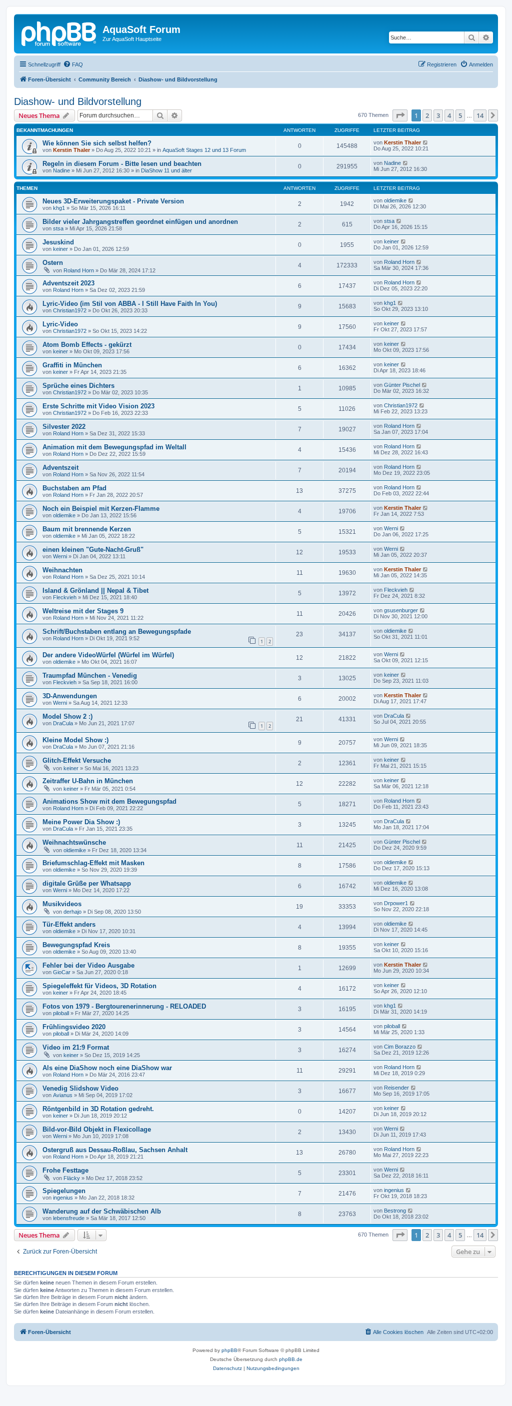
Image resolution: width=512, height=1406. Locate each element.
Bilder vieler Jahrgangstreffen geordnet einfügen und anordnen (140, 221)
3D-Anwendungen (69, 696)
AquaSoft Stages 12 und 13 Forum (204, 150)
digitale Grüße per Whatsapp (86, 883)
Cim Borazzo (400, 1047)
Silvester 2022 (64, 426)
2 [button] (427, 115)
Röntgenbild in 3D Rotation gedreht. (98, 1109)
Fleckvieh (64, 597)
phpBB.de (290, 1359)
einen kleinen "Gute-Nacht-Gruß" (93, 549)
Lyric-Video (60, 324)
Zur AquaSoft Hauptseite (132, 39)
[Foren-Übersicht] (59, 32)
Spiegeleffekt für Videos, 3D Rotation (99, 986)
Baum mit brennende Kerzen (86, 529)
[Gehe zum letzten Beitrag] (425, 142)
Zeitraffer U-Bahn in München (87, 781)
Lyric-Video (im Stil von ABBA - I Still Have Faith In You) (129, 303)
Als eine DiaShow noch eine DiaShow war (107, 1068)
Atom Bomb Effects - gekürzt (87, 344)
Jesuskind (58, 242)
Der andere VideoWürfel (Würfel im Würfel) (108, 655)
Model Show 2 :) (67, 716)
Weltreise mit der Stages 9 (83, 611)
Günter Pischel (402, 385)
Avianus (62, 1095)
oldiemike (395, 200)
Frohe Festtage (65, 1170)
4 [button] (449, 115)
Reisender (396, 1088)
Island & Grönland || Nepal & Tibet (95, 590)
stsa (58, 228)
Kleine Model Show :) (75, 740)
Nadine (61, 170)
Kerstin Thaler (71, 150)
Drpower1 (396, 903)
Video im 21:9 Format (75, 1047)
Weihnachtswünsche (74, 842)
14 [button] (480, 115)
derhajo (73, 912)
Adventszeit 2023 (68, 283)
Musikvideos (62, 904)
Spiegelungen (64, 1191)
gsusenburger (401, 610)
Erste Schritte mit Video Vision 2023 (98, 406)
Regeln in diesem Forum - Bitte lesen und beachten (122, 163)
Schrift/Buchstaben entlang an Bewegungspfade (116, 631)
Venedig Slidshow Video (80, 1088)
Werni (391, 528)
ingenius (63, 1198)
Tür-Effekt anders (69, 924)
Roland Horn (79, 270)
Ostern (52, 262)
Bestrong (395, 1211)
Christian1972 (69, 310)
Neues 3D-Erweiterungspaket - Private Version (113, 201)
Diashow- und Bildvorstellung (78, 101)
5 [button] (460, 115)
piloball (61, 1013)
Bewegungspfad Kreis (76, 945)
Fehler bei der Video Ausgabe (88, 965)
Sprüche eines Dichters (78, 385)
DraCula (63, 723)
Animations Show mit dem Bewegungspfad (109, 801)
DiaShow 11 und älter (166, 170)
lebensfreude (68, 1218)
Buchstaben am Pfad (74, 488)
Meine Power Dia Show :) (81, 822)
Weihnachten (62, 570)
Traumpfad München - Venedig (89, 675)
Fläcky (72, 1178)
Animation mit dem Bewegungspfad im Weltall (114, 447)
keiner (60, 249)
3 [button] (438, 115)
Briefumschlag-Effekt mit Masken (93, 863)
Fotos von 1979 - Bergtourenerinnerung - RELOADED (124, 1006)
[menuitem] (73, 64)
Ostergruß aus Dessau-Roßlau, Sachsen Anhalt (115, 1150)
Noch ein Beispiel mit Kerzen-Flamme (101, 508)
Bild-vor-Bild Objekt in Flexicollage (96, 1129)
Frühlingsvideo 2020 (74, 1027)
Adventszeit (60, 467)
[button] (400, 115)
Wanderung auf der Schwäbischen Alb (101, 1211)
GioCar (61, 972)
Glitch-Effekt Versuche (76, 760)
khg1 (59, 208)
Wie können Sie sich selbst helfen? (97, 143)
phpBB (230, 1350)
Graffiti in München (72, 365)
